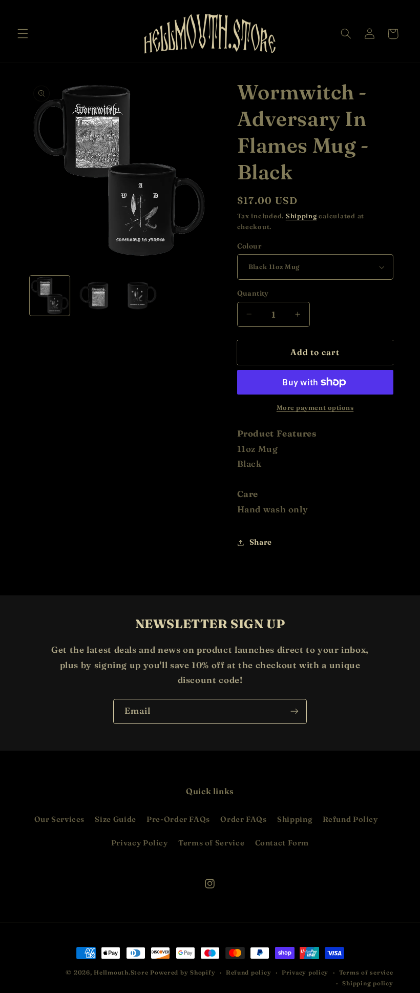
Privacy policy (305, 972)
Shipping (301, 216)
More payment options (315, 407)
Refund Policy (350, 819)
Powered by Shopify (182, 972)
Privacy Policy (139, 842)
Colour (249, 246)
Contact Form (282, 842)
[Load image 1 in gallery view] (50, 296)
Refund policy (248, 972)
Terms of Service (211, 842)
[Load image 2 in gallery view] (95, 296)
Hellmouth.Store (121, 972)
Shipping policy (367, 983)
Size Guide (115, 819)
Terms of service (366, 972)
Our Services (59, 819)
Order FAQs (243, 819)
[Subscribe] (294, 711)
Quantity (253, 293)
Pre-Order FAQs (178, 819)
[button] (22, 34)
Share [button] (260, 542)
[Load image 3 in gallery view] (140, 296)
